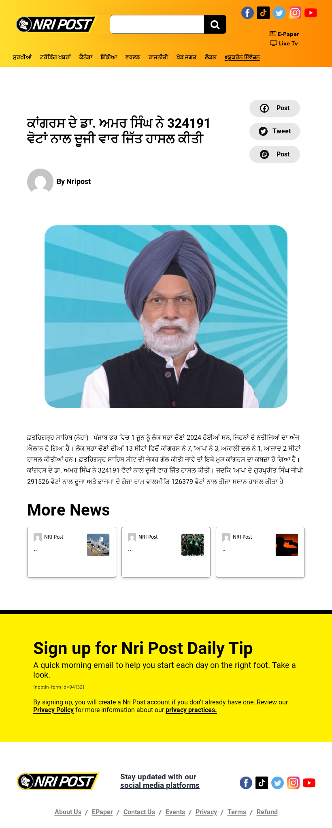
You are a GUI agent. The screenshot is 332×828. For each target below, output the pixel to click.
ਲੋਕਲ (210, 58)
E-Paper (287, 34)
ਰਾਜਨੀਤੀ (158, 58)
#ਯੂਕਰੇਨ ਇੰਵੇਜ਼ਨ (242, 58)
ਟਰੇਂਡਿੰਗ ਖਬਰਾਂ (55, 58)
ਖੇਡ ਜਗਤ (186, 58)
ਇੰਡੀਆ (109, 58)
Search (215, 24)
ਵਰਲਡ (133, 58)
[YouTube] (310, 12)
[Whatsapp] (274, 154)
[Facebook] (247, 12)
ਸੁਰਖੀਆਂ (22, 58)
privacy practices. (191, 710)
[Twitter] (279, 12)
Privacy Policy (53, 710)
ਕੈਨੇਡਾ (85, 58)
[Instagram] (295, 12)
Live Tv (287, 44)
